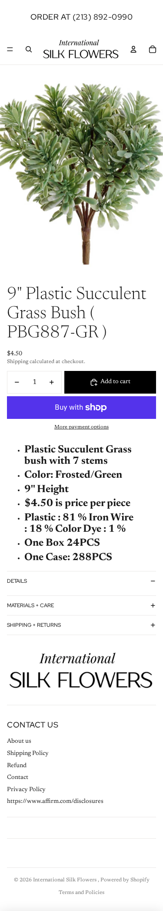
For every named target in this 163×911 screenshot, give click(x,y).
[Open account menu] (133, 49)
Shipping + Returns (34, 625)
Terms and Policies (81, 892)
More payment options (81, 427)
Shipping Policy (28, 754)
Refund (17, 766)
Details (17, 581)
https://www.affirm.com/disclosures (55, 802)
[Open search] (28, 49)
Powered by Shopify (125, 880)
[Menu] (10, 49)
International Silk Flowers (65, 880)
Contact (17, 778)
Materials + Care (30, 605)
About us (19, 741)
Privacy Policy (26, 790)
